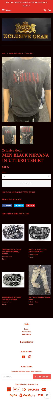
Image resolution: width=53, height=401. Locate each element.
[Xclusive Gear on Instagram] (29, 357)
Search (26, 329)
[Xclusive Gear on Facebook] (23, 357)
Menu (8, 10)
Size (4, 172)
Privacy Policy (26, 332)
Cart (49, 10)
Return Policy (26, 334)
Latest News (26, 341)
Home (3, 53)
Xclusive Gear (33, 384)
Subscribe (42, 376)
